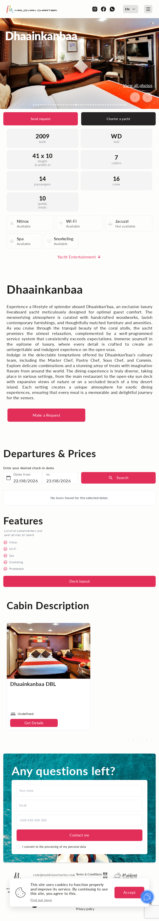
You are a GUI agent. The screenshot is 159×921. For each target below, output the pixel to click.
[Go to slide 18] (76, 105)
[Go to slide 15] (68, 105)
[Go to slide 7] (48, 105)
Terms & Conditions (89, 874)
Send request (41, 119)
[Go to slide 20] (81, 105)
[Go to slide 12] (61, 105)
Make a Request (46, 415)
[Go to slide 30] (105, 105)
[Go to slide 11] (58, 105)
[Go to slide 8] (51, 105)
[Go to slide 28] (100, 105)
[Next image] (147, 97)
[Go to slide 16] (71, 105)
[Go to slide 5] (43, 105)
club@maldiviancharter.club (54, 875)
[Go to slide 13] (63, 105)
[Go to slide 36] (120, 105)
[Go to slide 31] (108, 105)
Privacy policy (85, 909)
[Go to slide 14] (66, 105)
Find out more (41, 900)
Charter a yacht (118, 119)
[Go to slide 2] (36, 105)
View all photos (137, 85)
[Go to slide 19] (78, 105)
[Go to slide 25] (93, 105)
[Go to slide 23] (88, 105)
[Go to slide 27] (98, 105)
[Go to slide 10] (56, 105)
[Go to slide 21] (83, 105)
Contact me (79, 835)
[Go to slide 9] (53, 105)
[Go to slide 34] (115, 105)
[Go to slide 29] (103, 105)
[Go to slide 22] (86, 105)
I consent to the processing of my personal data (54, 846)
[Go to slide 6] (46, 105)
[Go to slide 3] (38, 105)
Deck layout (79, 581)
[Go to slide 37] (123, 105)
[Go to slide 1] (33, 105)
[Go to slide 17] (73, 105)
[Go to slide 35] (118, 105)
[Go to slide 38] (125, 105)
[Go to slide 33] (113, 105)
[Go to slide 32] (110, 105)
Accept (129, 892)
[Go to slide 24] (91, 105)
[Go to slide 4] (41, 105)
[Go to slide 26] (95, 105)
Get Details (34, 723)
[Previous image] (135, 97)
